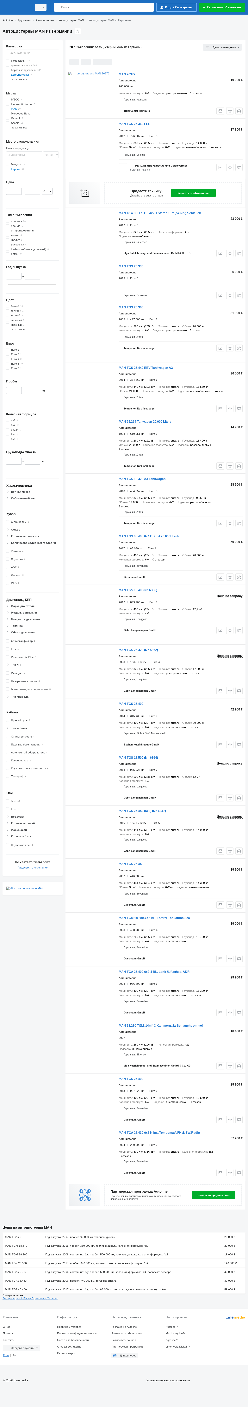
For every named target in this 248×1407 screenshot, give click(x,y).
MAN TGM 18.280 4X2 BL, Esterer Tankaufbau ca (154, 918)
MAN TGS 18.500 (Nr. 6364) (138, 757)
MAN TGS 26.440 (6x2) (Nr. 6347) (142, 811)
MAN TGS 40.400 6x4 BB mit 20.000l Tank (149, 536)
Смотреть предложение (213, 1195)
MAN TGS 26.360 (131, 307)
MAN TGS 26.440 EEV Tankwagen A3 (146, 367)
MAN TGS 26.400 (131, 703)
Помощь (8, 1333)
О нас (6, 1326)
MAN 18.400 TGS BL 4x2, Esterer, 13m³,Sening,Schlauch (160, 213)
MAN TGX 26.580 (16, 1263)
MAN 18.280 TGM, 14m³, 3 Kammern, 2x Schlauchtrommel (161, 1025)
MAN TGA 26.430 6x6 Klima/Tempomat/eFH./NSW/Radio (159, 1132)
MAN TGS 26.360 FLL (134, 124)
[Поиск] (58, 7)
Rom (6, 1355)
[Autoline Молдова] (16, 7)
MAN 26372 (127, 74)
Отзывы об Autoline (69, 1346)
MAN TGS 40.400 (16, 1289)
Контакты (9, 1340)
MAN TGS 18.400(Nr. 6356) (138, 590)
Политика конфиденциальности (77, 1333)
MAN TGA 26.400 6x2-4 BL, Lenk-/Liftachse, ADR (154, 971)
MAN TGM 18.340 (16, 1245)
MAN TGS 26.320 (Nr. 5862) (138, 650)
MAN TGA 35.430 (16, 1280)
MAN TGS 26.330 (131, 266)
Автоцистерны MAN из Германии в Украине (30, 1298)
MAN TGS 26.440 (131, 864)
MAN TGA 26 (13, 1237)
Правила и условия (69, 1326)
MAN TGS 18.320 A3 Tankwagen (142, 479)
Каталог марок (66, 1353)
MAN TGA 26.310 (16, 1271)
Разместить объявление (193, 193)
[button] (229, 110)
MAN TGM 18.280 (16, 1254)
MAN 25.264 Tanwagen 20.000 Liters (145, 421)
